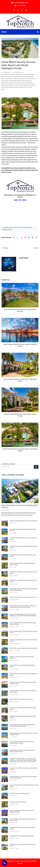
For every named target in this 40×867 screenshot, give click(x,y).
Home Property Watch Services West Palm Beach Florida (20, 380)
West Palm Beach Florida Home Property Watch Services (20, 310)
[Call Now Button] (4, 863)
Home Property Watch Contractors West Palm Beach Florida (20, 450)
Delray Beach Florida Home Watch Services (14, 74)
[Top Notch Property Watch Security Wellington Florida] (20, 21)
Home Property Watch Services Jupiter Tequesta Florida (20, 345)
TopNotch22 (6, 72)
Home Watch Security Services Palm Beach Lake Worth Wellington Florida (17, 228)
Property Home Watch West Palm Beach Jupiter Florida (20, 415)
